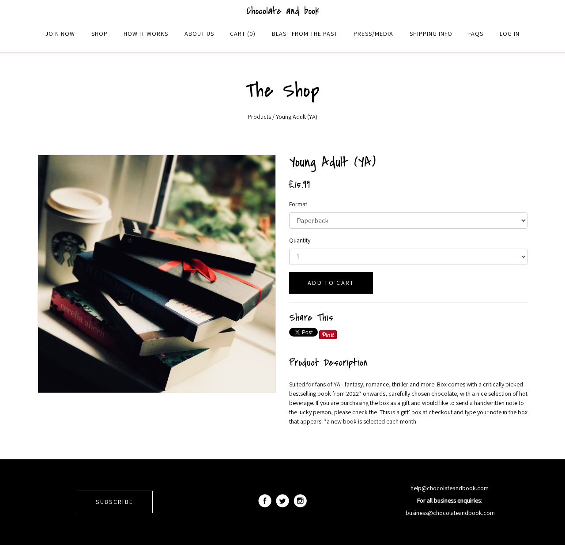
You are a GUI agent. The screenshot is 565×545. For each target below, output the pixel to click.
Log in (510, 34)
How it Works (146, 34)
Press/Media (373, 34)
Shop (99, 34)
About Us (199, 34)
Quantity (299, 240)
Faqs (475, 34)
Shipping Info (431, 34)
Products (259, 117)
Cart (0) (243, 34)
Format (298, 204)
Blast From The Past (305, 34)
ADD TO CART (331, 283)
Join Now (60, 34)
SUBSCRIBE (114, 502)
